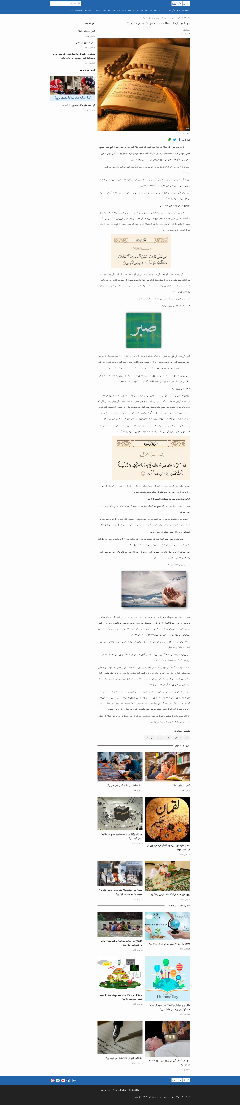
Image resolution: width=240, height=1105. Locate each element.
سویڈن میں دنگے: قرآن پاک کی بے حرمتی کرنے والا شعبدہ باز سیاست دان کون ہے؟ (120, 892)
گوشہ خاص (88, 10)
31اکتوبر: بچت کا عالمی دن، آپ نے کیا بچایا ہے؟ (169, 944)
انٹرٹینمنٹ (97, 10)
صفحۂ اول (185, 10)
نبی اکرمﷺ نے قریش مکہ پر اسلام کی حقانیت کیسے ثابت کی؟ (121, 836)
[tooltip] (169, 140)
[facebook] (179, 140)
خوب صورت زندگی (75, 10)
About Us (105, 1090)
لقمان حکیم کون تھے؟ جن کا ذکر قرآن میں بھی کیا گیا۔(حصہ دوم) (168, 847)
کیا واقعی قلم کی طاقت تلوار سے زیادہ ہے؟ (124, 1058)
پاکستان (164, 10)
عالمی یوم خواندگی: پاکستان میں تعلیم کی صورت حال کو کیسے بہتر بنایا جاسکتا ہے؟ (169, 1007)
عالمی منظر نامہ (155, 10)
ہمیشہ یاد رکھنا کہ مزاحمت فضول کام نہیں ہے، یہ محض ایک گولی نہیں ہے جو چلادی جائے (73, 56)
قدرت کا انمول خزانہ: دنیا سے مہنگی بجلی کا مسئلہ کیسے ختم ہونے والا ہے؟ (120, 997)
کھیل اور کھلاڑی (133, 10)
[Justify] (79, 3)
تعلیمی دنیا (106, 10)
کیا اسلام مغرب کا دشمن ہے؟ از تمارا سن (78, 105)
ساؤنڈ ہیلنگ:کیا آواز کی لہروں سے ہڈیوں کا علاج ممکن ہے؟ (169, 1062)
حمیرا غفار (186, 30)
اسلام (178, 10)
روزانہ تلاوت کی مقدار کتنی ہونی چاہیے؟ (125, 785)
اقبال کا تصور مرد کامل (85, 42)
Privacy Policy (119, 1090)
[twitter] (174, 140)
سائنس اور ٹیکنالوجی (119, 10)
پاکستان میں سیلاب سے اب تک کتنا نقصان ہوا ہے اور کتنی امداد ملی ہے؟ (121, 943)
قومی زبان (144, 10)
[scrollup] (3, 1101)
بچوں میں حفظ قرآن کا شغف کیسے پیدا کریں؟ (170, 894)
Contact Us (133, 1090)
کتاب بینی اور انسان (181, 785)
